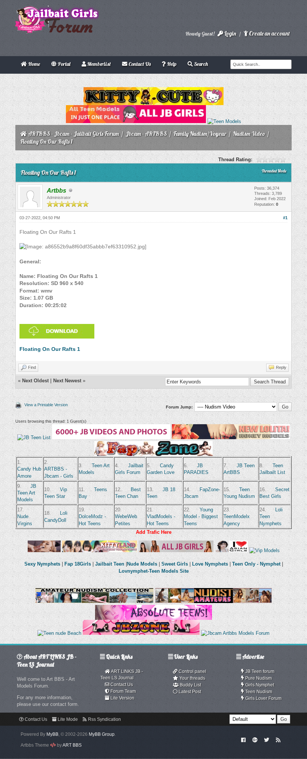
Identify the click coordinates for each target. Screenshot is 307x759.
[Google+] (255, 739)
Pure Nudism (258, 678)
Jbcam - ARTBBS (146, 133)
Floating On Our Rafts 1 (49, 349)
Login (229, 33)
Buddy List (190, 685)
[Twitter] (266, 739)
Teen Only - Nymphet (256, 564)
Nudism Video (249, 133)
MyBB (52, 734)
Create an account (269, 33)
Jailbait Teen (109, 564)
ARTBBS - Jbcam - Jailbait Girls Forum (73, 133)
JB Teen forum (259, 671)
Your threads (191, 678)
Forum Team (122, 691)
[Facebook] (243, 739)
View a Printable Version (46, 405)
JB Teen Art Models (26, 492)
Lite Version (121, 698)
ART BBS (72, 745)
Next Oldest (35, 380)
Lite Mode (67, 719)
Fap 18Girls (77, 564)
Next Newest (67, 380)
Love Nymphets (210, 564)
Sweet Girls (174, 564)
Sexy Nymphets (43, 564)
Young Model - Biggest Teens (201, 516)
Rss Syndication (104, 719)
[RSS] (278, 739)
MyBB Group (102, 734)
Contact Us (121, 684)
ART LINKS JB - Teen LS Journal (121, 674)
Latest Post (189, 691)
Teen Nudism (258, 691)
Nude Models (142, 564)
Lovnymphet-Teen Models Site (154, 571)
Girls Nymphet (259, 685)
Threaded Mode (274, 171)
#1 (285, 217)
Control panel (191, 671)
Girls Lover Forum (263, 698)
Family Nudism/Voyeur (200, 133)
